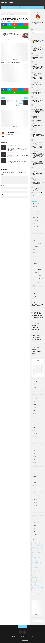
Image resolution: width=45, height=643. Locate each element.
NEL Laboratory (7, 2)
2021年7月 (34, 444)
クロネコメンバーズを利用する (36, 307)
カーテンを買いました (35, 323)
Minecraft (35, 64)
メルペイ (37, 582)
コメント (2, 174)
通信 (33, 287)
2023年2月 (34, 390)
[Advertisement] (15, 50)
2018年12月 (35, 534)
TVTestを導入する (36, 96)
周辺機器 (35, 246)
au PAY (41, 542)
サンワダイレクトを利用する (36, 310)
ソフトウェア (36, 98)
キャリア (33, 557)
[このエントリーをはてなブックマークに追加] (20, 24)
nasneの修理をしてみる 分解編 (38, 53)
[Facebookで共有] (4, 24)
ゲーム (33, 560)
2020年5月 (34, 485)
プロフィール (30, 636)
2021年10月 (35, 436)
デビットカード (36, 275)
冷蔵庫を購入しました (35, 349)
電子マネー (35, 75)
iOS (34, 232)
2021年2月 (34, 459)
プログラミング (35, 249)
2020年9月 (34, 473)
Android (35, 85)
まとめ (35, 107)
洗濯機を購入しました (35, 353)
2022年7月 (34, 410)
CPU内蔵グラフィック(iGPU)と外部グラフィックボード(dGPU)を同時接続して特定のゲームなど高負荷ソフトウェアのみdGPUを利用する (38, 48)
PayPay (37, 550)
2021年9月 (34, 439)
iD (32, 547)
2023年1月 (34, 393)
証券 (33, 285)
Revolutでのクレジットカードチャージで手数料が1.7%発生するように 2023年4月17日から (38, 343)
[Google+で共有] (15, 24)
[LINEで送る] (15, 27)
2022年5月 (34, 416)
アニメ (8, 21)
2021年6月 (34, 447)
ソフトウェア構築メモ (35, 567)
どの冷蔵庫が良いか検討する (36, 351)
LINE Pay (38, 547)
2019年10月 (35, 505)
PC (34, 51)
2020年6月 (34, 482)
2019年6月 (34, 516)
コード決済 (36, 272)
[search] (43, 32)
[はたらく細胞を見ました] (3, 147)
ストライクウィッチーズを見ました (14, 159)
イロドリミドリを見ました (12, 152)
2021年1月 (34, 462)
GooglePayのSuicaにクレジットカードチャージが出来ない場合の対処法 (38, 73)
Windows (35, 94)
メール (2, 190)
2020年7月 (34, 479)
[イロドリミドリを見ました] (3, 154)
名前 (2, 185)
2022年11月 (35, 398)
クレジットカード (37, 269)
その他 (34, 223)
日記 (21, 21)
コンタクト (14, 636)
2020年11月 (35, 467)
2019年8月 (34, 511)
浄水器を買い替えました (35, 335)
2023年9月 (34, 384)
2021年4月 (34, 453)
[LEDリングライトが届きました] (3, 102)
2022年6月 (34, 413)
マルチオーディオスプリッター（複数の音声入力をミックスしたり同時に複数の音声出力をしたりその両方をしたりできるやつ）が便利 (38, 155)
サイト (2, 194)
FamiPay (41, 545)
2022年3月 (34, 421)
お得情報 (34, 206)
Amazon (33, 542)
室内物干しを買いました (35, 325)
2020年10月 (35, 470)
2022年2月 (34, 424)
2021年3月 (34, 456)
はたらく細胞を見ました (11, 145)
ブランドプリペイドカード (38, 278)
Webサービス (36, 132)
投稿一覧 (16, 132)
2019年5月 (34, 519)
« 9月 (33, 375)
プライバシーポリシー (22, 636)
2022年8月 (34, 407)
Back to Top (22, 626)
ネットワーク (40, 570)
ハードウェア (36, 55)
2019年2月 (34, 528)
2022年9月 (34, 404)
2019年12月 (35, 499)
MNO (42, 547)
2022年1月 (34, 427)
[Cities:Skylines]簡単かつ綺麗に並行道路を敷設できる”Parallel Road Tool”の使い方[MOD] (38, 67)
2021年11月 (35, 433)
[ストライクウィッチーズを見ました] (3, 160)
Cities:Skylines (36, 82)
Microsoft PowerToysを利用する (37, 315)
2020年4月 (34, 488)
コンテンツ (10, 21)
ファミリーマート (35, 575)
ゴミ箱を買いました (35, 327)
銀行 (33, 296)
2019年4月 (34, 522)
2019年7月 (34, 514)
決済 (33, 266)
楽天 (40, 585)
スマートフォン (36, 243)
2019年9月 (34, 508)
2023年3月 (34, 387)
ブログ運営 (34, 252)
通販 (33, 290)
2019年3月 (34, 525)
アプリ (40, 555)
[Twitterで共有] (9, 24)
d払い (38, 545)
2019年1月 (34, 531)
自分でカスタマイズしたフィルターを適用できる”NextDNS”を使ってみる (38, 188)
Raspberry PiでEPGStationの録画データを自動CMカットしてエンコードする (38, 168)
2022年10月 (35, 401)
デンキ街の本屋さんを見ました (36, 337)
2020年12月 (35, 465)
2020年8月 (34, 476)
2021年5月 (34, 450)
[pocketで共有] (25, 24)
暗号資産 (34, 263)
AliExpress (35, 195)
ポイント (34, 255)
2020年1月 (34, 496)
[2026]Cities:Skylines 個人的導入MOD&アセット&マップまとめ (38, 41)
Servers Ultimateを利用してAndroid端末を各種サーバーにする (38, 135)
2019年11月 (35, 502)
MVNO (33, 550)
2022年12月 (35, 395)
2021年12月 (35, 430)
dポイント (33, 545)
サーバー (38, 562)
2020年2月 (34, 493)
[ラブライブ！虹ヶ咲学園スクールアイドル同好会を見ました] (25, 102)
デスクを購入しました (35, 347)
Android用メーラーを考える (37, 84)
